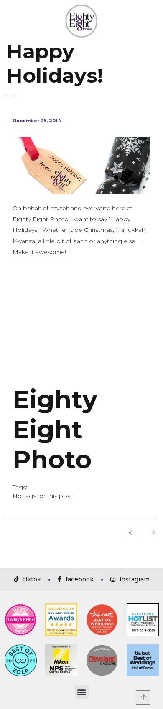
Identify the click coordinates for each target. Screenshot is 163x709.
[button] (82, 692)
